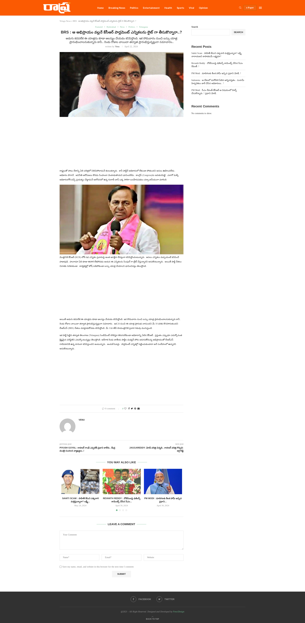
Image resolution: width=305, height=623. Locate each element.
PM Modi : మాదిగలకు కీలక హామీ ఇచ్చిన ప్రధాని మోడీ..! (216, 73)
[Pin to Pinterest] (135, 408)
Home (100, 7)
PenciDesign (178, 611)
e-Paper (250, 8)
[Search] (240, 8)
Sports (180, 7)
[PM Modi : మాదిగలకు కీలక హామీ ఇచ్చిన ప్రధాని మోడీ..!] (163, 481)
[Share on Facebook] (129, 408)
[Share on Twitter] (132, 408)
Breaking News (116, 7)
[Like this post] (125, 408)
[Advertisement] (121, 145)
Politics (134, 7)
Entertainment (151, 7)
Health (168, 7)
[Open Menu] (260, 7)
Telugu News (65, 21)
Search (194, 27)
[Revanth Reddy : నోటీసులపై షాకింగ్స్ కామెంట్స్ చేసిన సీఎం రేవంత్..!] (122, 481)
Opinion (203, 7)
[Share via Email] (138, 408)
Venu (117, 46)
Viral (191, 7)
